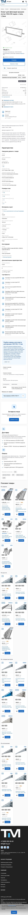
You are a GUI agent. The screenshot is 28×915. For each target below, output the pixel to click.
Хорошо (14, 912)
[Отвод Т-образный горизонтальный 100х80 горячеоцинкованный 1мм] (21, 530)
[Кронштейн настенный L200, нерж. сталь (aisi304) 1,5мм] (21, 700)
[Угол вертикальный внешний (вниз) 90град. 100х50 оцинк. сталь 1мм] (7, 556)
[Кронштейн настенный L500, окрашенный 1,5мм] (7, 700)
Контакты (3, 886)
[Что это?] (8, 168)
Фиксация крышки (7, 257)
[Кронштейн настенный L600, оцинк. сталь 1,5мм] (21, 758)
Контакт (3, 890)
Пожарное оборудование (7, 866)
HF (3, 166)
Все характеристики (6, 96)
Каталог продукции (6, 859)
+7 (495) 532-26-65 (7, 841)
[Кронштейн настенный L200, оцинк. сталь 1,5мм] (21, 613)
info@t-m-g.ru (5, 844)
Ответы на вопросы (5, 882)
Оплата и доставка (5, 875)
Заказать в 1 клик (14, 63)
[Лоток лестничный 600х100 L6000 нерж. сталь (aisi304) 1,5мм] (7, 613)
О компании (3, 873)
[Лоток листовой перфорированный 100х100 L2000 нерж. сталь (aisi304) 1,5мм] (7, 502)
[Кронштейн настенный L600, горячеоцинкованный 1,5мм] (7, 674)
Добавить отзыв (14, 419)
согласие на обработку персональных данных (11, 903)
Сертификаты (4, 880)
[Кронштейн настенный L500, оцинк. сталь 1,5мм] (7, 785)
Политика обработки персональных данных (16, 902)
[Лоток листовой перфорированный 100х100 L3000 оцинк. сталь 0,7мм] (7, 641)
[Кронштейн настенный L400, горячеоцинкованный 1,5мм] (21, 674)
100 (4, 192)
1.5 (3, 200)
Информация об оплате (8, 106)
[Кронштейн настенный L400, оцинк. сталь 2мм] (7, 758)
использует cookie (11, 905)
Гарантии (3, 877)
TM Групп (9, 1)
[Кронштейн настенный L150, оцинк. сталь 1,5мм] (21, 785)
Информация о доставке (9, 100)
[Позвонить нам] (26, 2)
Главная (2, 9)
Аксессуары (23, 9)
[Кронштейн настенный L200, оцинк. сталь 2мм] (7, 587)
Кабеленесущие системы (15, 9)
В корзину (14, 60)
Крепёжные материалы (6, 864)
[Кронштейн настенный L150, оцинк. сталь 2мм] (21, 587)
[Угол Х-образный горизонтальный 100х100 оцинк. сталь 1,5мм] (7, 530)
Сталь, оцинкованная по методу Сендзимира (13, 211)
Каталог (6, 9)
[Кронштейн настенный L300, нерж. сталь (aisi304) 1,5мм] (7, 727)
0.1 (3, 203)
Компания (3, 870)
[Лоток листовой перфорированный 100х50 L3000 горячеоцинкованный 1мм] (21, 502)
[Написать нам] (23, 2)
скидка (21, 53)
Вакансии (3, 884)
